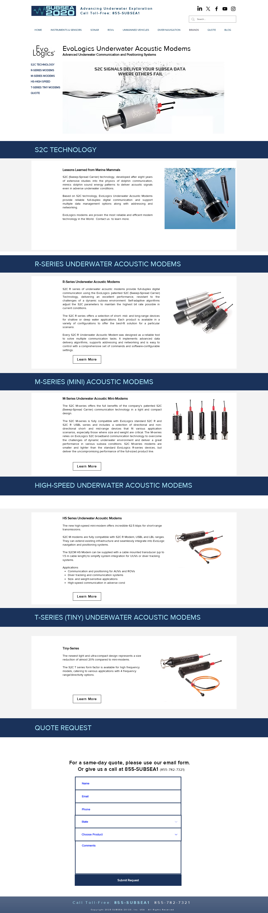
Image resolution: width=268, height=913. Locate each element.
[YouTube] (225, 9)
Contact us (103, 219)
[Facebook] (216, 9)
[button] (67, 30)
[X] (208, 9)
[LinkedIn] (200, 9)
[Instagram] (233, 9)
